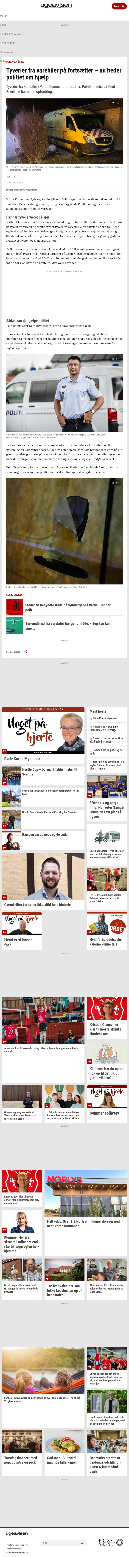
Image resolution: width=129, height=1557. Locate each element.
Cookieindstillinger (14, 1549)
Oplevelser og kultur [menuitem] (11, 61)
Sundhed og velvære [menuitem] (11, 34)
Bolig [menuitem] (3, 24)
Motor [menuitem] (3, 15)
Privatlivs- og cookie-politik (17, 1545)
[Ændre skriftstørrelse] (8, 177)
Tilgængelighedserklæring (17, 1552)
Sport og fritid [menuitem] (7, 43)
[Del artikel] (15, 177)
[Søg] (82, 1543)
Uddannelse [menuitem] (6, 52)
